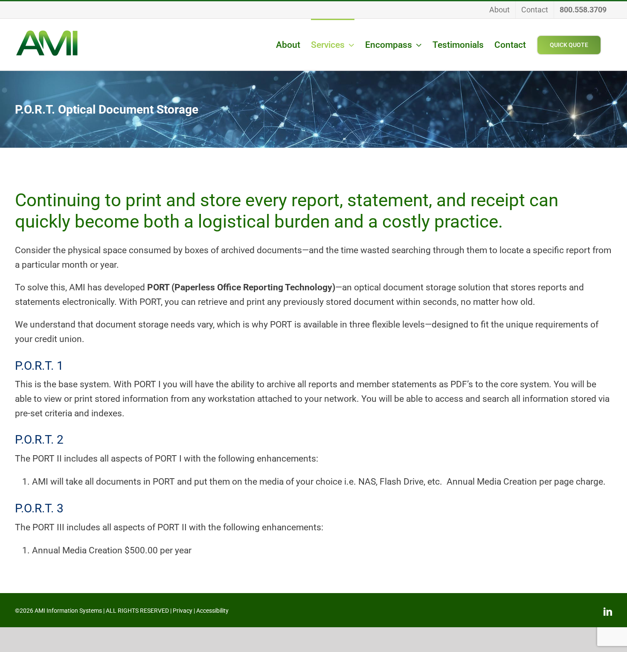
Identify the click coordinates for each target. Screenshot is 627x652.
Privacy (182, 610)
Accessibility (212, 610)
